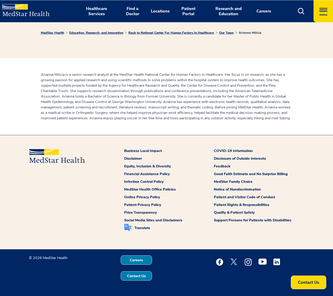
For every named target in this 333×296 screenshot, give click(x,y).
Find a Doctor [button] (132, 11)
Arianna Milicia (250, 33)
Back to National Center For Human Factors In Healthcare (171, 33)
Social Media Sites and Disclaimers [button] (153, 220)
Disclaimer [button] (133, 158)
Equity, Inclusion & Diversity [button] (147, 166)
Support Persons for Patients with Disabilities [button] (252, 220)
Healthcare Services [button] (96, 11)
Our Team (226, 33)
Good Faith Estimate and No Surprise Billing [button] (251, 173)
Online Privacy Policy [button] (142, 197)
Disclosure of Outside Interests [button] (240, 158)
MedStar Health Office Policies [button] (150, 189)
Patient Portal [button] (188, 11)
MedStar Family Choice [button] (233, 181)
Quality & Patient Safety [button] (234, 212)
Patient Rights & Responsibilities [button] (241, 204)
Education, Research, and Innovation (96, 33)
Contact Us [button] (136, 276)
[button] (301, 11)
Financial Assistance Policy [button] (147, 173)
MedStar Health (52, 33)
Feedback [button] (222, 166)
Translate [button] (142, 227)
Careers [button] (263, 11)
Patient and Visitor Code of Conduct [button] (244, 197)
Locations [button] (160, 11)
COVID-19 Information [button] (233, 150)
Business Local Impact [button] (143, 150)
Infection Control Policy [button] (144, 181)
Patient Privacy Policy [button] (142, 204)
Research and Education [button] (228, 11)
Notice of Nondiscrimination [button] (237, 189)
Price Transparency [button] (140, 212)
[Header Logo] (23, 8)
